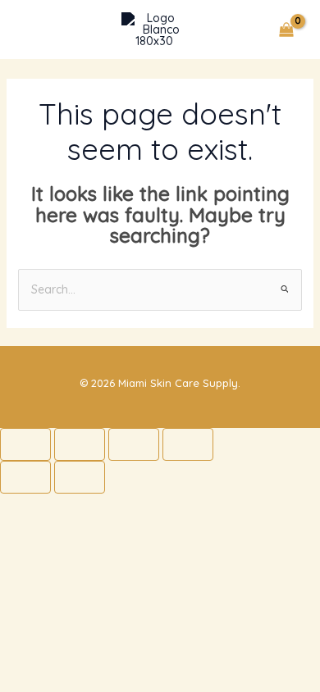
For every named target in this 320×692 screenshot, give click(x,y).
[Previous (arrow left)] (25, 477)
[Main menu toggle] (36, 29)
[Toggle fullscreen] (79, 444)
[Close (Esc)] (187, 444)
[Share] (133, 444)
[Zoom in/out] (25, 444)
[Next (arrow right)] (79, 477)
